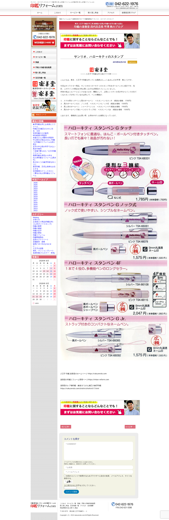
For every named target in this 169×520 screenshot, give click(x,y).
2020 (35, 195)
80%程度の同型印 (40, 135)
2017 (35, 201)
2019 (35, 197)
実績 (37, 62)
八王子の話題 (38, 248)
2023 (35, 189)
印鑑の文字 (37, 231)
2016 (35, 202)
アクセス (111, 13)
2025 (35, 185)
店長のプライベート (40, 239)
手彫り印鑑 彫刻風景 (43, 67)
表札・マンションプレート (43, 251)
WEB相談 (44, 42)
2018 (35, 199)
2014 (35, 206)
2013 (35, 208)
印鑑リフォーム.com (47, 5)
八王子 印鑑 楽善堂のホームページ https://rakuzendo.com (83, 373)
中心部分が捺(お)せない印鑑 (44, 140)
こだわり (57, 13)
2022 (35, 191)
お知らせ (36, 219)
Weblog (36, 217)
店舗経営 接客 (39, 242)
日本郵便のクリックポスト (43, 171)
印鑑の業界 (37, 226)
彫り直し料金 (93, 13)
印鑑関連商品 (132, 62)
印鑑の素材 (37, 228)
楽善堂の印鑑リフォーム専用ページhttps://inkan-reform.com (84, 379)
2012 (35, 210)
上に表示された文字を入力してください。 (80, 485)
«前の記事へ (66, 427)
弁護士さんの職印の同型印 (43, 138)
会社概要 (90, 506)
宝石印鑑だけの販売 (40, 133)
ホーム (39, 13)
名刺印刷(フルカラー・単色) (44, 253)
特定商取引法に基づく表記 (69, 508)
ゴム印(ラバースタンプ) (42, 224)
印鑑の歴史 (37, 233)
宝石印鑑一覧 (40, 78)
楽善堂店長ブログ (129, 13)
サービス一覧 (75, 13)
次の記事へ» (130, 427)
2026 (35, 183)
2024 (35, 187)
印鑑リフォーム (39, 235)
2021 (35, 193)
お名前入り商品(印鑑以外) (43, 222)
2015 (35, 204)
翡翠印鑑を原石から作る (42, 155)
